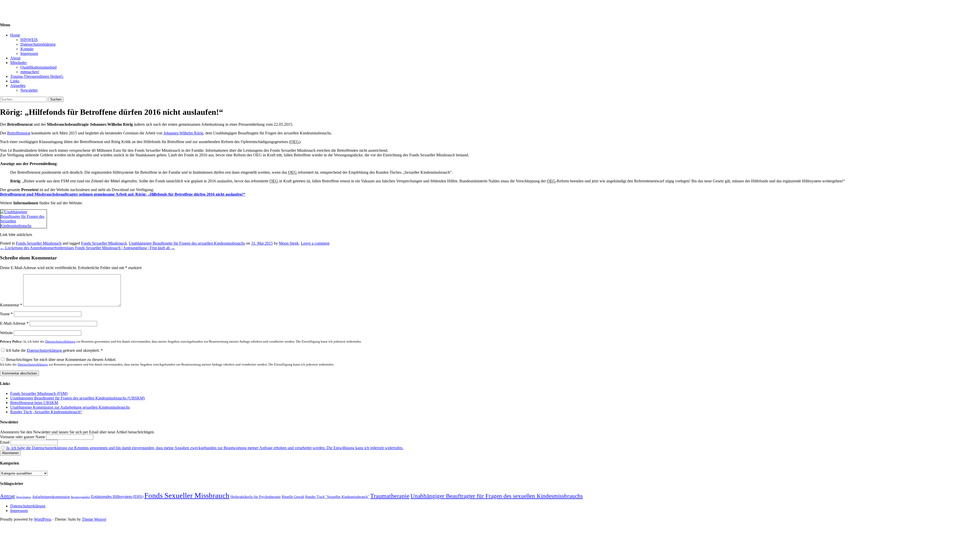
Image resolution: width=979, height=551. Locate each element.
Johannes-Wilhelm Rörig (183, 133)
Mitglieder (18, 62)
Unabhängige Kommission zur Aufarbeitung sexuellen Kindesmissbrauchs (70, 407)
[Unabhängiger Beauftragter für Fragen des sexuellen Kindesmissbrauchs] (23, 225)
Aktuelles (17, 85)
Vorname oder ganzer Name (22, 437)
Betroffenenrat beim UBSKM (34, 402)
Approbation (23, 497)
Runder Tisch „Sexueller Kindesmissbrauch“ (46, 412)
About (15, 58)
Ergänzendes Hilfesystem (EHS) (117, 496)
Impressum (29, 53)
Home (15, 35)
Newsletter (29, 90)
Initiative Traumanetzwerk (21, 6)
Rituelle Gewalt (293, 497)
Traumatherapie (389, 495)
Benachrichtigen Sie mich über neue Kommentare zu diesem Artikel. (167, 361)
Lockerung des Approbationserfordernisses (37, 248)
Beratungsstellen (80, 497)
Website (6, 333)
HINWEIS (29, 39)
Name (6, 314)
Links (14, 81)
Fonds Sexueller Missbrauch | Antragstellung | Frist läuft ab (125, 248)
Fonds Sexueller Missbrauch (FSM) (39, 393)
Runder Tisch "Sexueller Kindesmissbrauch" (337, 497)
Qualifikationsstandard (38, 67)
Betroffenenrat (18, 133)
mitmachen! (29, 72)
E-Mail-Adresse (14, 323)
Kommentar (11, 305)
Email (4, 442)
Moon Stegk (289, 243)
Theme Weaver (94, 519)
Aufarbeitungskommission (51, 497)
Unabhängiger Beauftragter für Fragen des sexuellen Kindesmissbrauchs (187, 243)
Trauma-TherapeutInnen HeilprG (36, 76)
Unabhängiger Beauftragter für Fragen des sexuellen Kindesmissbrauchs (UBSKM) (77, 398)
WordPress (42, 519)
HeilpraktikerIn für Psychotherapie (255, 497)
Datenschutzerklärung (38, 44)
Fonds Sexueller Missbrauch (38, 243)
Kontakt (26, 49)
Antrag (7, 496)
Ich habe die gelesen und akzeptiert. (54, 350)
